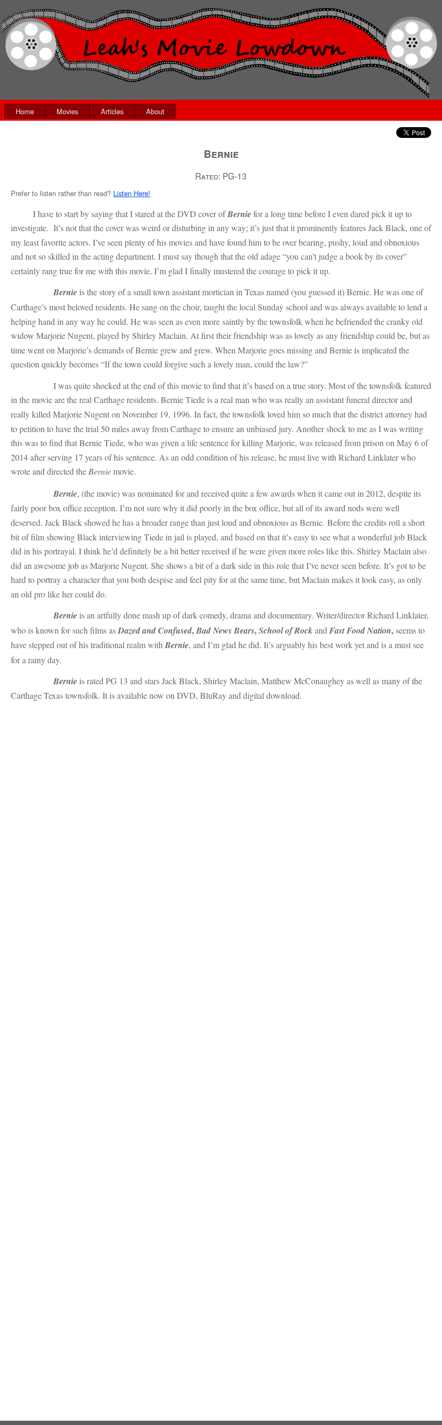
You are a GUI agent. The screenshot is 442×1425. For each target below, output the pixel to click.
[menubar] (90, 111)
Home (25, 111)
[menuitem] (24, 111)
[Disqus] (221, 1001)
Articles (112, 111)
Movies (67, 111)
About (155, 111)
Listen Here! (131, 193)
